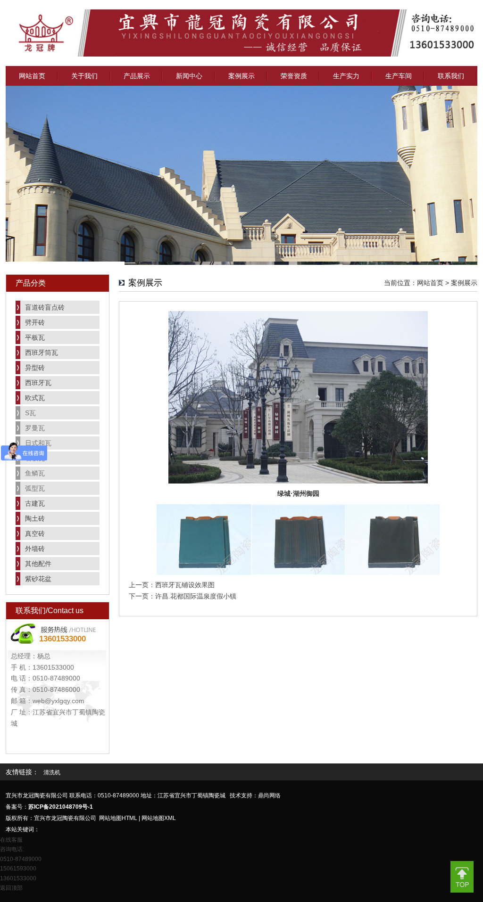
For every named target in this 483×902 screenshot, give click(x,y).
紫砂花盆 (38, 578)
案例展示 (464, 283)
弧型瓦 (35, 488)
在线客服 (11, 839)
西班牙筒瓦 (41, 352)
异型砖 (35, 367)
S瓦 (30, 413)
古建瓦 (35, 503)
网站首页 (430, 283)
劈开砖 (35, 322)
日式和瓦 (38, 443)
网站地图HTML (118, 818)
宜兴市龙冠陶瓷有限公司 (37, 795)
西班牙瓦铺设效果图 (185, 585)
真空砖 (35, 533)
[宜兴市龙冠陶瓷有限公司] (241, 54)
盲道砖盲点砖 (45, 307)
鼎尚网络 (269, 795)
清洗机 (51, 772)
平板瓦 (35, 337)
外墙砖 (35, 548)
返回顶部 (11, 888)
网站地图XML (159, 818)
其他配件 (38, 563)
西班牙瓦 (38, 382)
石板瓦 (35, 458)
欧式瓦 (35, 398)
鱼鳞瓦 (35, 473)
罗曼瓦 (35, 428)
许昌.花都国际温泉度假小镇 (195, 596)
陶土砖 (35, 518)
